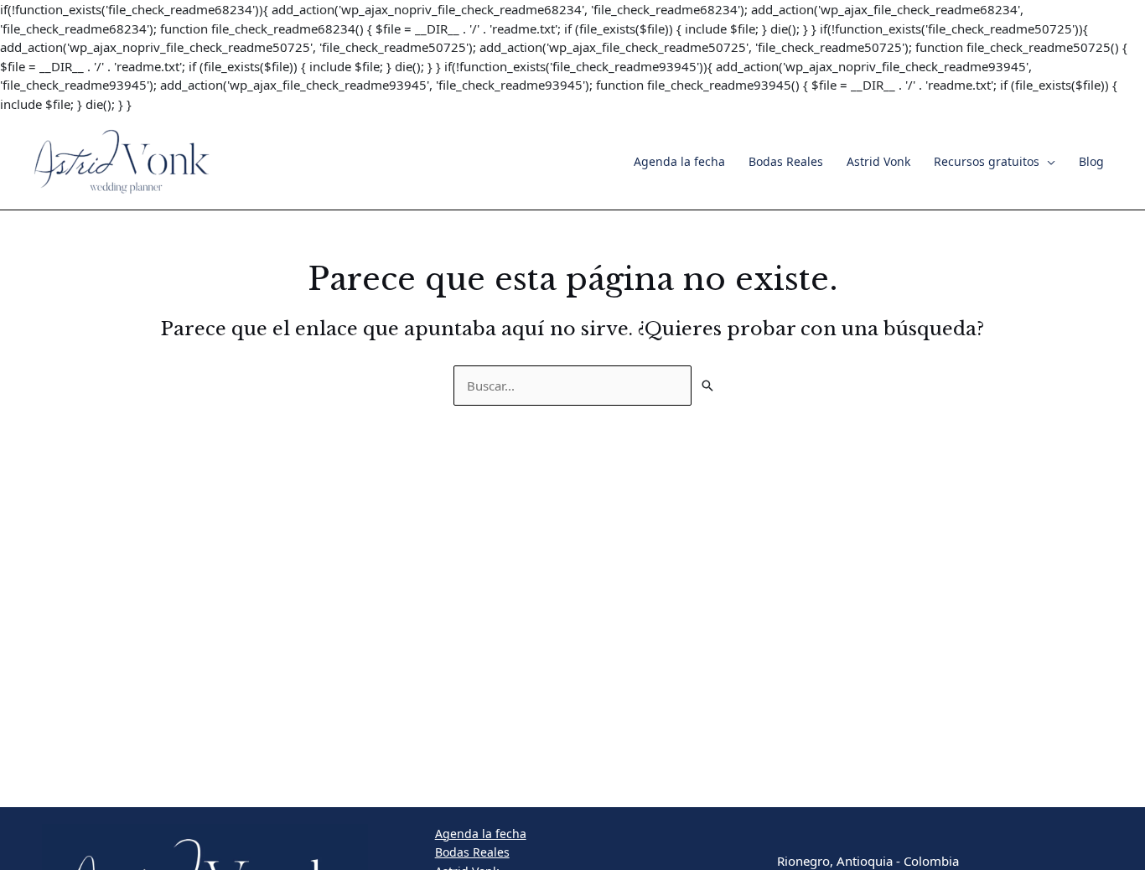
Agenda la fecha (679, 161)
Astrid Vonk (878, 161)
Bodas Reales (786, 161)
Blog (1091, 161)
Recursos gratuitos (986, 161)
